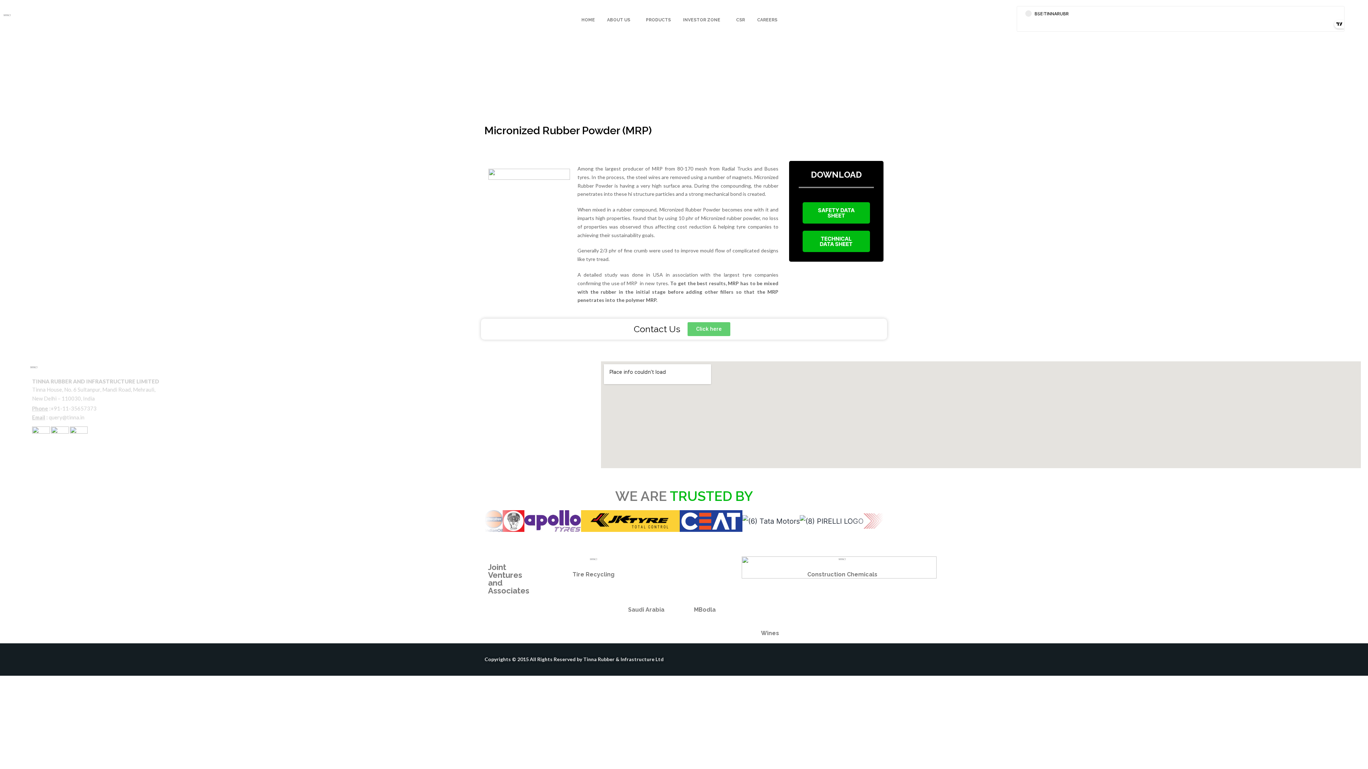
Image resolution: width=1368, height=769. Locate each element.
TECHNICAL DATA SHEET (836, 241)
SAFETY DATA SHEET (836, 213)
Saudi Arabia (646, 609)
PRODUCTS (658, 19)
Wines (770, 633)
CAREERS (767, 19)
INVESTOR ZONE (701, 19)
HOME (588, 19)
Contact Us (48, 452)
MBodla (705, 609)
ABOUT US (618, 19)
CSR (740, 19)
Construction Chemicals (842, 574)
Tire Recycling (593, 574)
